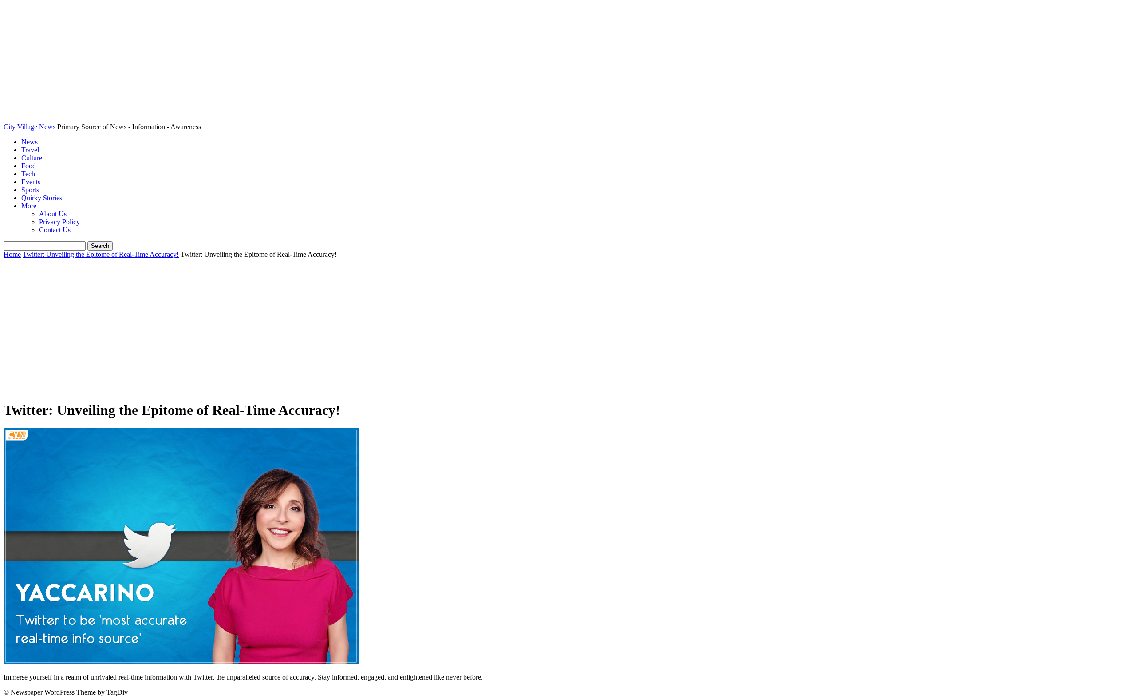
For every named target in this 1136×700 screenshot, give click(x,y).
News (29, 142)
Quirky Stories (41, 198)
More (28, 206)
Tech (28, 174)
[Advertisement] (568, 330)
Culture (31, 158)
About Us (53, 214)
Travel (30, 150)
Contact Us (55, 230)
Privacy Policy (59, 222)
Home (12, 254)
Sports (30, 190)
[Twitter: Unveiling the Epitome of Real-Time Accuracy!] (181, 662)
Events (30, 182)
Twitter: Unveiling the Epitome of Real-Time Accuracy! (101, 254)
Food (28, 166)
